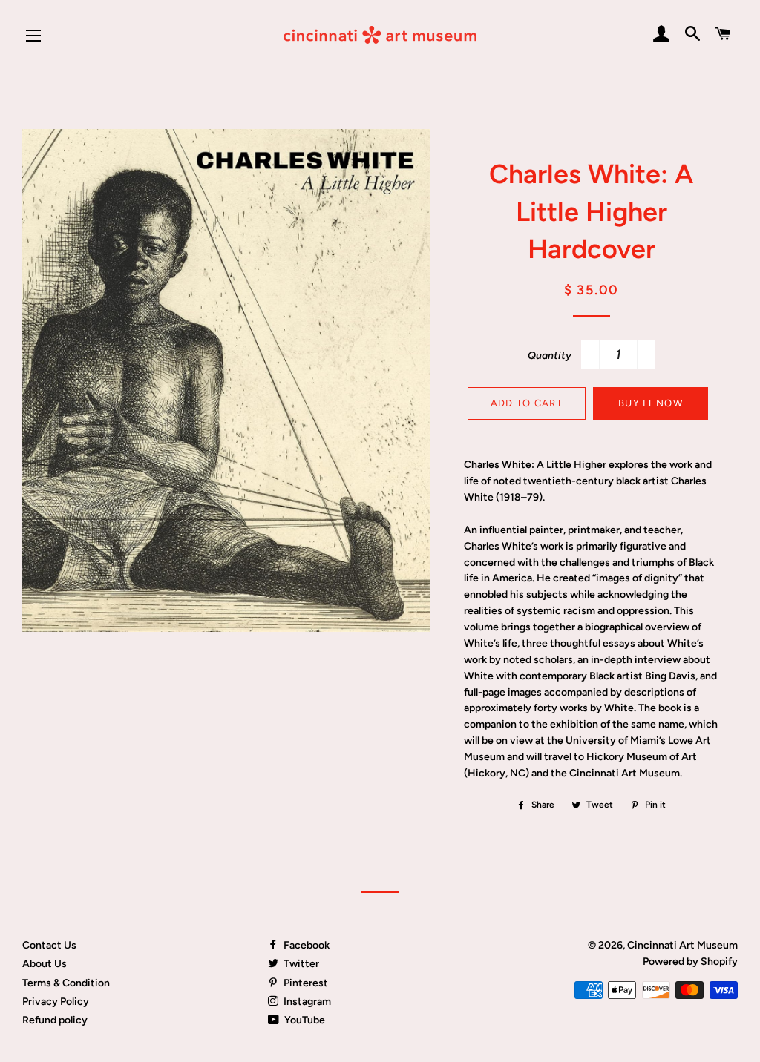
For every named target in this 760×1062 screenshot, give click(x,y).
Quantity (549, 355)
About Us (44, 963)
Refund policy (55, 1020)
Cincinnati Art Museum (682, 945)
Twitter (300, 963)
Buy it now (650, 403)
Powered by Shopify (690, 961)
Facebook (305, 945)
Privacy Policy (55, 1001)
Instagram (306, 1001)
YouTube (303, 1020)
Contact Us (49, 945)
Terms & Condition (66, 983)
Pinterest (304, 983)
